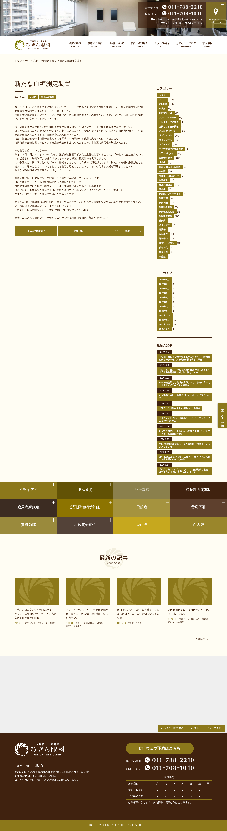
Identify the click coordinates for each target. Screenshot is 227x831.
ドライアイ (164, 144)
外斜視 (162, 162)
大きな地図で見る (174, 728)
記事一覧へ (79, 231)
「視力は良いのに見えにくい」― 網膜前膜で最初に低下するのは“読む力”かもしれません (184, 470)
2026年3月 (164, 302)
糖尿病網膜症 (47, 97)
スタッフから (165, 140)
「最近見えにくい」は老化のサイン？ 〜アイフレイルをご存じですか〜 (184, 419)
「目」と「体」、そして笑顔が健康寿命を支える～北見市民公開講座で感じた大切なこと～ (184, 371)
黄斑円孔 (163, 247)
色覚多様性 (164, 225)
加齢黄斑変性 (165, 158)
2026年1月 (164, 311)
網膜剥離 (163, 202)
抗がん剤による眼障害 (170, 167)
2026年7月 (164, 284)
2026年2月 (164, 306)
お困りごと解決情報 (169, 126)
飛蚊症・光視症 (166, 243)
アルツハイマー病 (167, 117)
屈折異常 (142, 490)
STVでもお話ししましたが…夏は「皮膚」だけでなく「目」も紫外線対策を (184, 432)
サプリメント (165, 135)
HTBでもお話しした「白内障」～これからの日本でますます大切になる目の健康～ (184, 383)
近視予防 (163, 238)
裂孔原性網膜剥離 (85, 507)
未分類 (162, 256)
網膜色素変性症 (166, 211)
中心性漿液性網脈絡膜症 (171, 149)
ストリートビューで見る (207, 728)
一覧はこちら (200, 638)
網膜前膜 (163, 198)
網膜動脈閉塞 (165, 207)
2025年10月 (165, 324)
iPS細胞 (163, 104)
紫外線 (162, 189)
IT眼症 (162, 108)
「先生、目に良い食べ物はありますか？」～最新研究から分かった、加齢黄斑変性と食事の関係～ (184, 358)
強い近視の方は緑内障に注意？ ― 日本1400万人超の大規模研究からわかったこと (184, 458)
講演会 (162, 229)
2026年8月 (164, 279)
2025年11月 (165, 320)
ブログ (32, 97)
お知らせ (163, 95)
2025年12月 (165, 315)
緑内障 (162, 220)
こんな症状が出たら (169, 131)
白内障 (162, 171)
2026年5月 (164, 293)
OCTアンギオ (165, 113)
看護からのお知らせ (169, 176)
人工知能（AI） (166, 153)
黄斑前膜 (163, 252)
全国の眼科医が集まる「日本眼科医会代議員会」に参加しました (184, 445)
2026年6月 (164, 288)
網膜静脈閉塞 (165, 216)
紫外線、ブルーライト (170, 193)
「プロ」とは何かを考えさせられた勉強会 (179, 408)
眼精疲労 (163, 180)
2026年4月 (164, 297)
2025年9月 (164, 329)
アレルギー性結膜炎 (169, 122)
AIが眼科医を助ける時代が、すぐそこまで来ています (184, 396)
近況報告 (163, 234)
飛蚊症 (141, 507)
